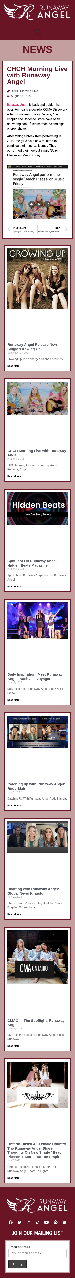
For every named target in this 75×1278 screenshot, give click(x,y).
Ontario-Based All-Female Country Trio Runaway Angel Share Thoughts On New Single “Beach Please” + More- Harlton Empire (36, 1150)
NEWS (37, 49)
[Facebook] (11, 1222)
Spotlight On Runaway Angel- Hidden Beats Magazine (32, 563)
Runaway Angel (17, 105)
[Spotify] (56, 1222)
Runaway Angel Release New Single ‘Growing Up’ (32, 347)
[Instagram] (29, 1222)
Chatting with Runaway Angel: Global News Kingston (33, 891)
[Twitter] (20, 1222)
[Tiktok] (38, 1222)
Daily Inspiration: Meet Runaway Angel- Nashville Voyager (35, 676)
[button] (37, 32)
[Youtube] (47, 1222)
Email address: (19, 1247)
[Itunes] (65, 1222)
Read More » (14, 366)
